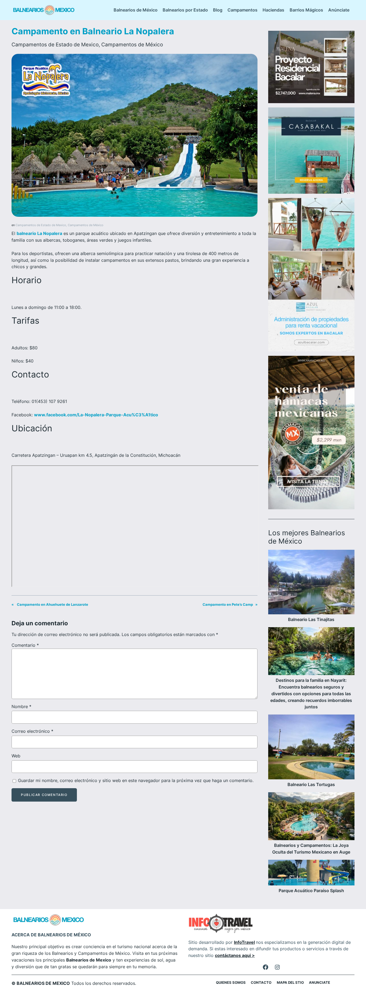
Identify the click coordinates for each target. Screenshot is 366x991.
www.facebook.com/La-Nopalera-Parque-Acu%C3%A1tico (96, 414)
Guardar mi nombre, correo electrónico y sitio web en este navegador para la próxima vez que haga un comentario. (135, 780)
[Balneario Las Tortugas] (311, 748)
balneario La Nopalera (39, 233)
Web (16, 755)
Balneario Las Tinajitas (311, 619)
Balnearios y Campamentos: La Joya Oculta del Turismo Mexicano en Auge (311, 849)
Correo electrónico (32, 731)
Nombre (21, 706)
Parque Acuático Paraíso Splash (311, 890)
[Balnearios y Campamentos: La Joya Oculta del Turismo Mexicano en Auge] (311, 817)
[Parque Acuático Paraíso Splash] (311, 874)
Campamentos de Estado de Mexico (55, 44)
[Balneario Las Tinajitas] (311, 583)
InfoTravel (244, 942)
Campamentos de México (132, 44)
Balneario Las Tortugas (311, 784)
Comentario (25, 645)
